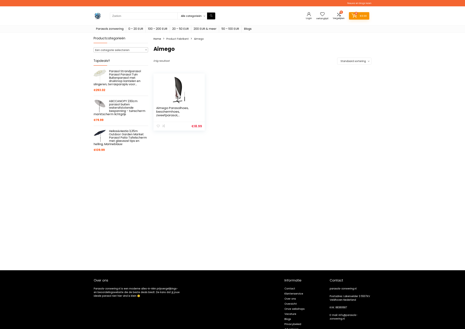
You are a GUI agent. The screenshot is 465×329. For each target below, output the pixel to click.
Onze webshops (294, 309)
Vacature (290, 314)
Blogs (248, 29)
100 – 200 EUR (157, 29)
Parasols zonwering (110, 29)
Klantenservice (293, 293)
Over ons (290, 299)
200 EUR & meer (205, 29)
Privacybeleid (292, 324)
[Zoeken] (211, 16)
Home (157, 39)
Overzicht (290, 304)
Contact (289, 288)
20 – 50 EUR (180, 29)
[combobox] (121, 49)
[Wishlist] (322, 14)
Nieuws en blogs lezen (359, 3)
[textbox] (121, 50)
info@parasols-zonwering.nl (343, 316)
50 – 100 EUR (230, 29)
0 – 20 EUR (135, 29)
